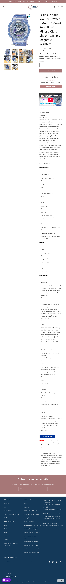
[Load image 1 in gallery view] (7, 52)
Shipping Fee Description (31, 529)
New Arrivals (7, 511)
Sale (5, 507)
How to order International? (32, 552)
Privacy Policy (28, 518)
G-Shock (6, 518)
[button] (3, 7)
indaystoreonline (12, 582)
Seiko (5, 532)
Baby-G (6, 525)
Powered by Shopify (22, 582)
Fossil (5, 536)
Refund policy (31, 581)
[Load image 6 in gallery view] (15, 59)
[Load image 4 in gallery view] (29, 52)
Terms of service (29, 521)
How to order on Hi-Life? (31, 542)
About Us (26, 507)
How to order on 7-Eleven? (32, 532)
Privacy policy (40, 581)
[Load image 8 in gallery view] (29, 59)
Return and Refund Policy (31, 514)
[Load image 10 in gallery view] (15, 67)
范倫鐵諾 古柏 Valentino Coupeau (11, 544)
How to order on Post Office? (32, 549)
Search (26, 503)
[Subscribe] (45, 489)
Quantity (41, 61)
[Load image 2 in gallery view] (15, 52)
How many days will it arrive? (32, 525)
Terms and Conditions (30, 511)
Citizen (6, 539)
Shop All (6, 503)
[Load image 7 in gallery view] (22, 59)
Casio (5, 529)
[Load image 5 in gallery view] (7, 59)
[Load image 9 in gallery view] (7, 67)
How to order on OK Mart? (31, 545)
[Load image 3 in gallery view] (22, 52)
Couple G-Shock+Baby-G (11, 514)
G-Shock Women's (9, 521)
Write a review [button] (51, 87)
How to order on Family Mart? (31, 537)
